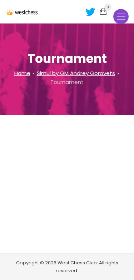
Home (22, 73)
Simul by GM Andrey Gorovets (76, 73)
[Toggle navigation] (121, 16)
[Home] (21, 11)
